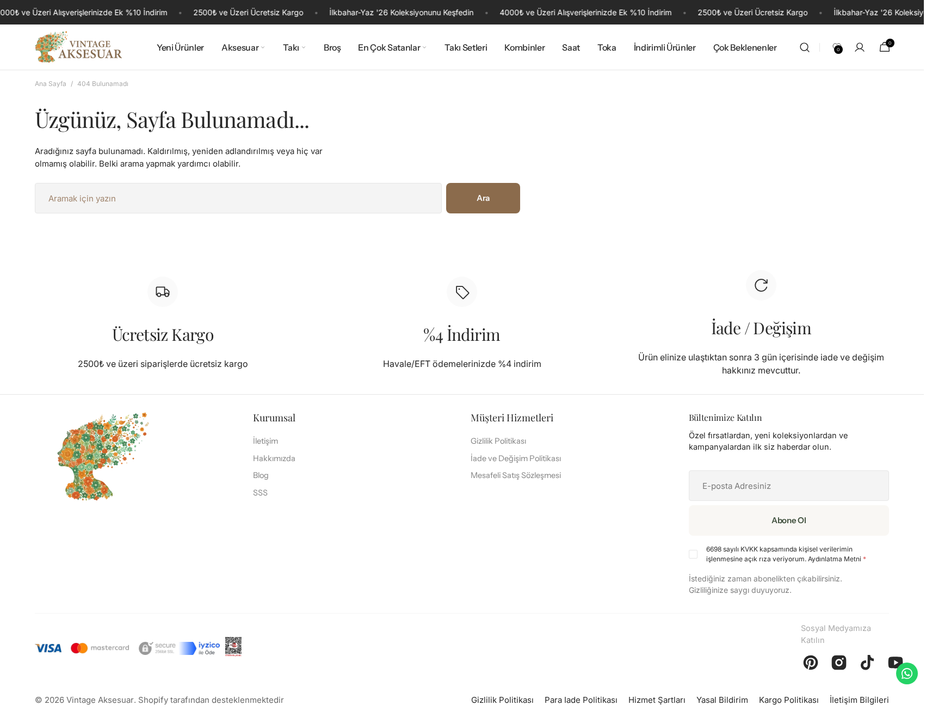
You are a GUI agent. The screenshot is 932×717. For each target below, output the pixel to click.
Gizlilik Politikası (498, 441)
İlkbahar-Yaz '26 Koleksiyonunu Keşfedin (401, 12)
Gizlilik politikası (502, 700)
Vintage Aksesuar (100, 700)
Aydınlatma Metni (834, 559)
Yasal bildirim (722, 700)
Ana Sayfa (50, 83)
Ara (483, 198)
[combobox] (238, 198)
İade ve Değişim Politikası (516, 458)
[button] (804, 47)
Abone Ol (788, 520)
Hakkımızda (274, 458)
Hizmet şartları (657, 700)
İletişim (265, 441)
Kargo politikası (789, 700)
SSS (260, 493)
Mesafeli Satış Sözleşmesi (516, 475)
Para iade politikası (581, 700)
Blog (261, 475)
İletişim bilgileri (859, 700)
